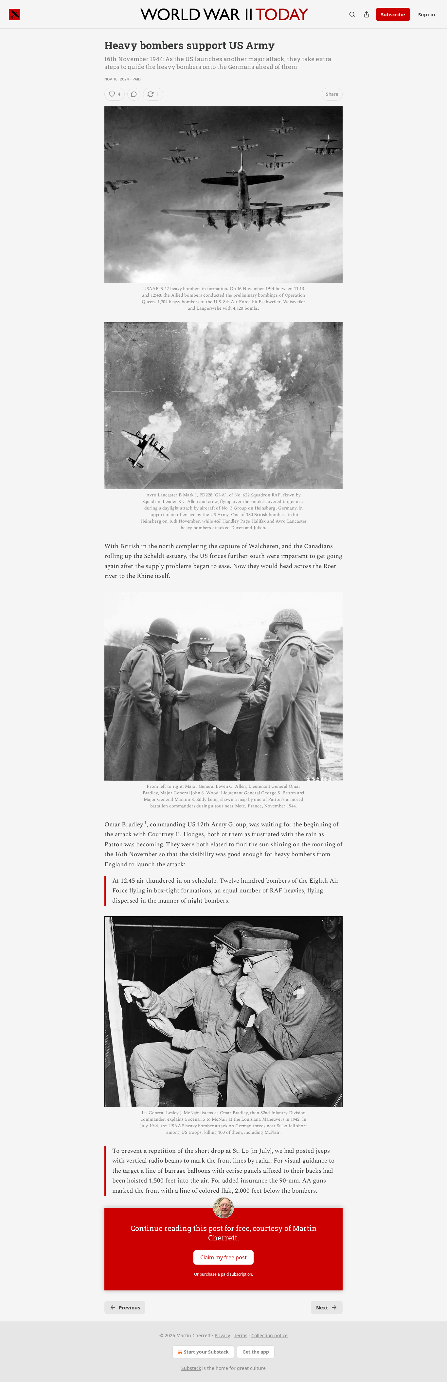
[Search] (352, 14)
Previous (129, 1307)
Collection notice (269, 1335)
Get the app (255, 1352)
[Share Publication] (366, 14)
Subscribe (393, 14)
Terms (240, 1335)
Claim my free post (223, 1257)
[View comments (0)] (133, 94)
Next (322, 1307)
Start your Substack (206, 1352)
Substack (191, 1368)
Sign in (426, 14)
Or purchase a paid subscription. (223, 1274)
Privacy (222, 1335)
